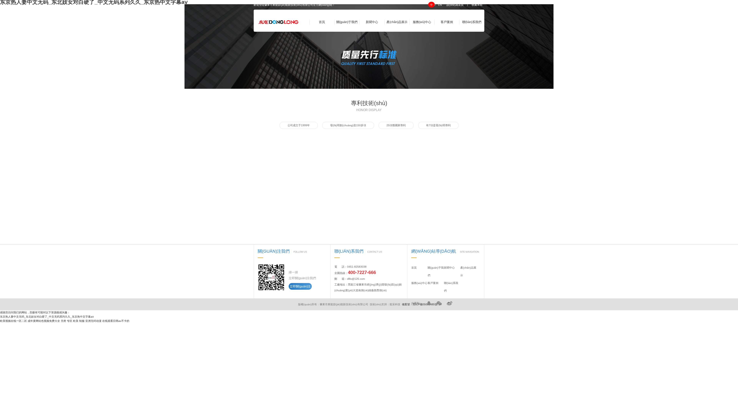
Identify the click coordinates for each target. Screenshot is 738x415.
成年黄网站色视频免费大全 (44, 320)
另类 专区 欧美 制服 (73, 320)
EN (440, 4)
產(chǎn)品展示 (396, 22)
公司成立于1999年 (299, 125)
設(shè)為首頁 (455, 4)
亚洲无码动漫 (93, 320)
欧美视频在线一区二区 (13, 320)
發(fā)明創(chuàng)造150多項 (348, 125)
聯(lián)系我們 (471, 22)
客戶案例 (447, 22)
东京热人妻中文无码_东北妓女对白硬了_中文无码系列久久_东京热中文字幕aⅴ (47, 316)
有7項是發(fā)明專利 (438, 125)
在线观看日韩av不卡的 (115, 320)
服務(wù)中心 (422, 22)
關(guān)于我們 (346, 22)
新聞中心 (372, 22)
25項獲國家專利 (396, 125)
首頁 (322, 22)
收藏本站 (477, 4)
